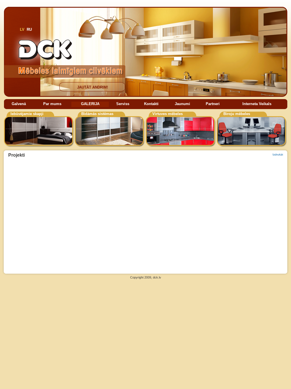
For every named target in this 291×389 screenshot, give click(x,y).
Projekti (16, 155)
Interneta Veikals (256, 104)
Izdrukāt (278, 154)
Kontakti (151, 104)
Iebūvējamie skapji (27, 114)
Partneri (213, 104)
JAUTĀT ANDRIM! (92, 87)
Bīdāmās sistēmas (97, 114)
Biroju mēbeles (236, 114)
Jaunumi (182, 104)
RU (29, 29)
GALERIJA (90, 104)
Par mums (52, 104)
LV (22, 29)
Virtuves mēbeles (167, 114)
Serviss (122, 104)
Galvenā (19, 104)
